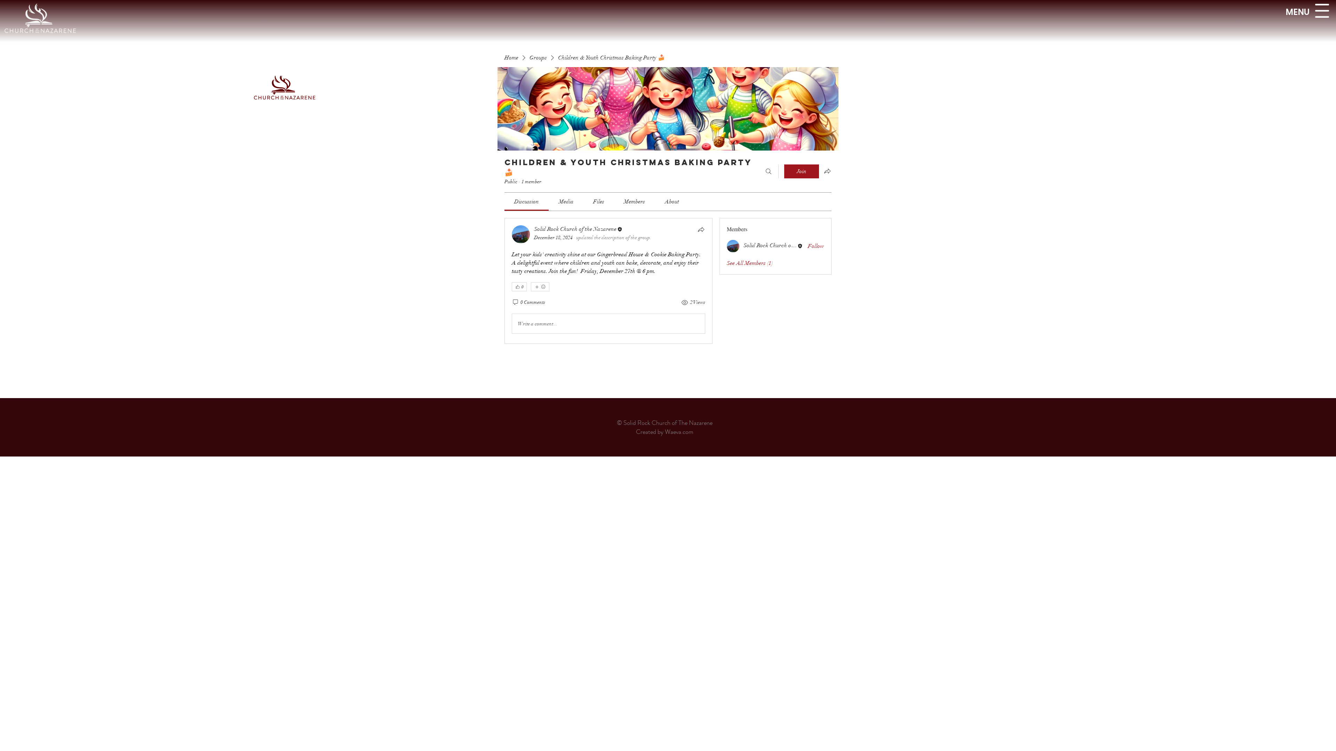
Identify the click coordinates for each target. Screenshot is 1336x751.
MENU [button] (1298, 12)
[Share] (701, 229)
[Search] (768, 171)
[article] (608, 281)
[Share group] (827, 171)
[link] (526, 201)
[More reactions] (540, 286)
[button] (1322, 11)
